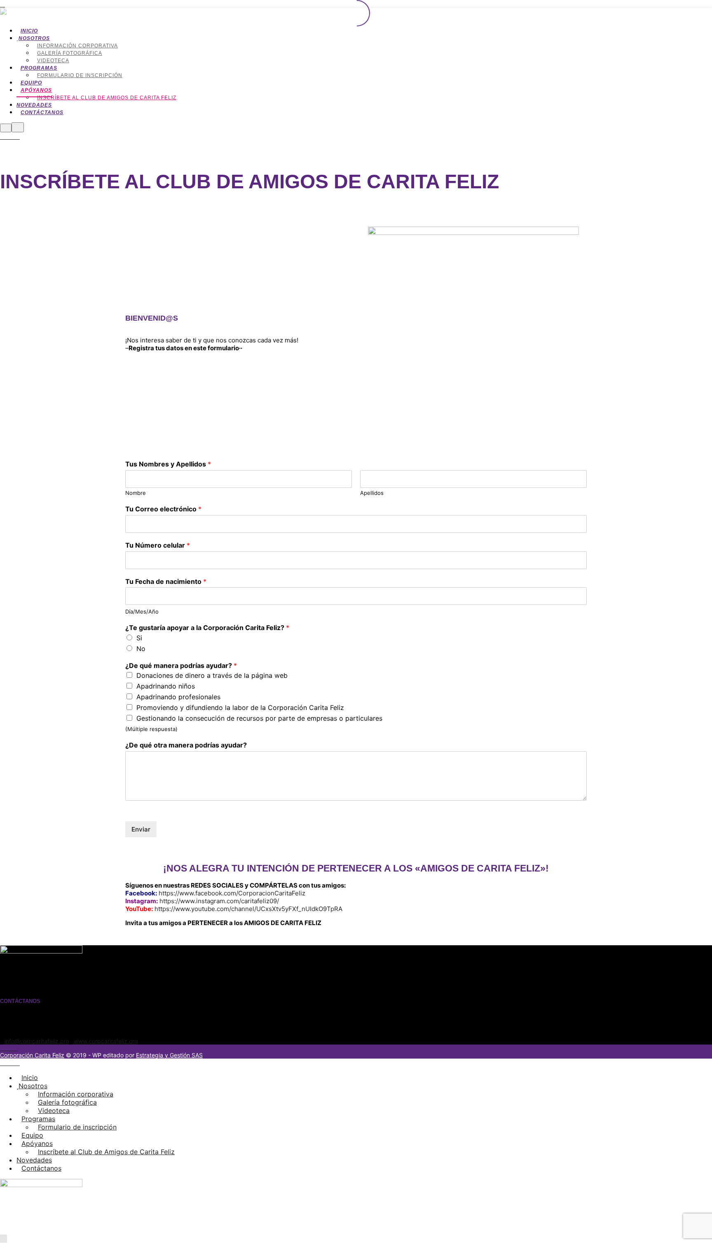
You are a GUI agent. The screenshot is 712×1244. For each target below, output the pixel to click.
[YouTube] (17, 137)
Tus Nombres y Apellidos (168, 464)
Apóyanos (37, 1143)
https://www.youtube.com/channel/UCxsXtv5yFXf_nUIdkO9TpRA (248, 909)
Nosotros (33, 1086)
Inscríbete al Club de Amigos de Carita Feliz (106, 1152)
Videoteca (54, 1110)
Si (139, 638)
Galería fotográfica (67, 1102)
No (140, 648)
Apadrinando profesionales (178, 697)
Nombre (135, 493)
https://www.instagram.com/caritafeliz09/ (219, 901)
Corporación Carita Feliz (32, 1055)
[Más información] (6, 128)
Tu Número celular (157, 545)
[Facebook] (7, 137)
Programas (38, 1119)
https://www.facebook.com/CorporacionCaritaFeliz (232, 893)
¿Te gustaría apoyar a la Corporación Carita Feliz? (207, 627)
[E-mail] (2, 137)
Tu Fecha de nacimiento (165, 581)
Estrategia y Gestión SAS (169, 1055)
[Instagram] (12, 137)
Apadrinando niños (165, 686)
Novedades (34, 1160)
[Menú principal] (18, 127)
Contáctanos (41, 1168)
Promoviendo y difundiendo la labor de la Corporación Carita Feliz (240, 707)
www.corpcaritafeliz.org (106, 1041)
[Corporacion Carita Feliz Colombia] (87, 14)
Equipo (32, 1135)
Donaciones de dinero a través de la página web (212, 675)
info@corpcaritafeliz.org (37, 1041)
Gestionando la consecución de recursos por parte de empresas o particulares (259, 718)
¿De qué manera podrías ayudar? (181, 665)
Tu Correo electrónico (163, 509)
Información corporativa (75, 1094)
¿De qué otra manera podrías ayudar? (186, 745)
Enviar (140, 829)
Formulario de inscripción (77, 1127)
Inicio (29, 1077)
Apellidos (372, 493)
